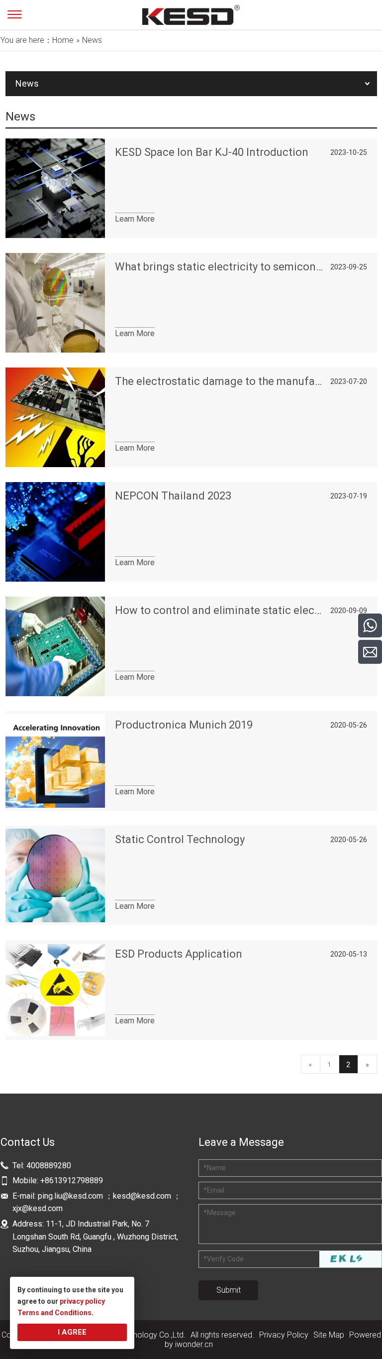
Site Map (328, 1335)
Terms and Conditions (54, 1313)
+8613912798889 (71, 1180)
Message (219, 1213)
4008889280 (48, 1165)
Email (213, 1190)
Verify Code (223, 1259)
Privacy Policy (283, 1335)
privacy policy (82, 1301)
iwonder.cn (194, 1344)
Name (214, 1168)
